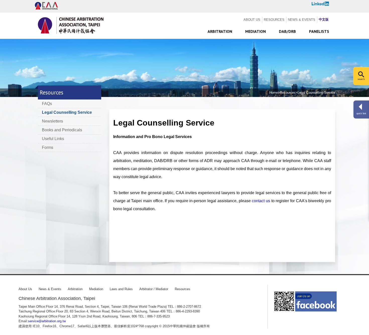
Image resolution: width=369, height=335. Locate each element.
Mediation (96, 289)
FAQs (47, 103)
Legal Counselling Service (67, 112)
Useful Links (53, 139)
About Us (25, 289)
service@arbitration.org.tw (47, 321)
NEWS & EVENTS (301, 20)
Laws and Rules (121, 289)
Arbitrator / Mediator (153, 289)
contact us (261, 201)
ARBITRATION (220, 31)
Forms (47, 147)
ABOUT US (251, 20)
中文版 (324, 19)
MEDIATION (255, 31)
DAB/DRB (287, 31)
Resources (182, 289)
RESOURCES (274, 20)
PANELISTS (319, 31)
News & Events (50, 289)
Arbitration (75, 289)
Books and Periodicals (62, 130)
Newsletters (52, 121)
